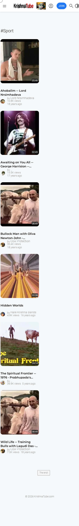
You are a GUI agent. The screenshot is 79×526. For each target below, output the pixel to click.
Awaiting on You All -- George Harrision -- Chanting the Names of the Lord (18, 165)
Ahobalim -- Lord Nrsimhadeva (13, 92)
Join (61, 5)
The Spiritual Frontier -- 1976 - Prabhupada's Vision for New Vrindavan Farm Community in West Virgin (18, 376)
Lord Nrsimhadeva (22, 98)
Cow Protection (20, 241)
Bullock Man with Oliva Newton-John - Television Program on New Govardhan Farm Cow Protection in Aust (18, 236)
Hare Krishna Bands (23, 312)
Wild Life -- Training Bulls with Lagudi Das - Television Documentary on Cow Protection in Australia (19, 444)
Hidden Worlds (12, 305)
